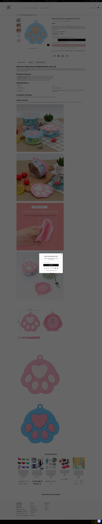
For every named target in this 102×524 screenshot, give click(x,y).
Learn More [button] (39, 521)
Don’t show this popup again (52, 270)
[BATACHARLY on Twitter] (47, 268)
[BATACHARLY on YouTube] (55, 268)
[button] (99, 521)
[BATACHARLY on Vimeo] (57, 268)
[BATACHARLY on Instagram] (51, 268)
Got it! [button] (96, 521)
